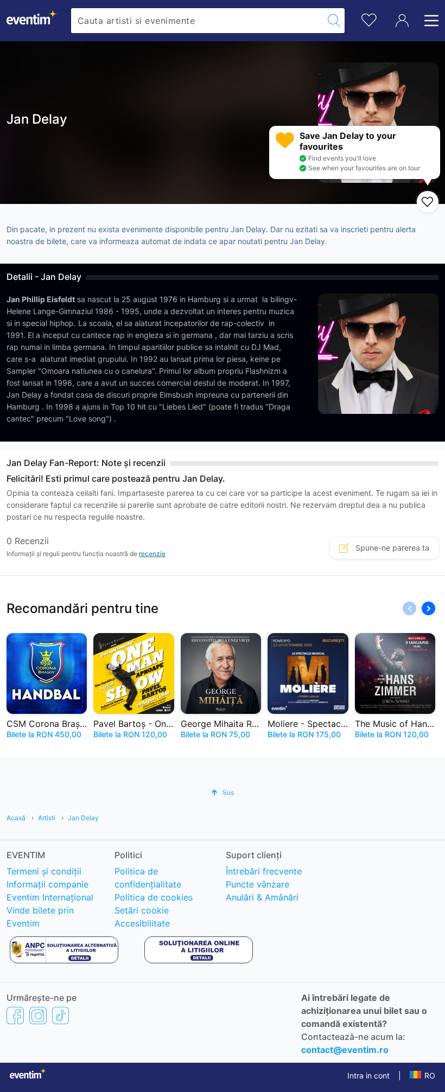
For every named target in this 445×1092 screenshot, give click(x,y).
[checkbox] (427, 202)
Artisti (46, 818)
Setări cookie (142, 910)
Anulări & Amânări (262, 897)
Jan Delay (83, 818)
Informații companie (47, 884)
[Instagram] (38, 1015)
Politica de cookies (154, 897)
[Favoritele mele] (369, 19)
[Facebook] (15, 1015)
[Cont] (402, 20)
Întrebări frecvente (264, 871)
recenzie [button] (152, 554)
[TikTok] (60, 1015)
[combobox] (197, 20)
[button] (428, 608)
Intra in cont (368, 1075)
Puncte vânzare (257, 884)
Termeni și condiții (44, 871)
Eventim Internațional (50, 897)
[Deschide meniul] (428, 20)
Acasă (16, 818)
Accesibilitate (142, 923)
